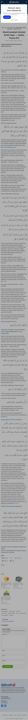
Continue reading (14, 20)
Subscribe (7, 17)
